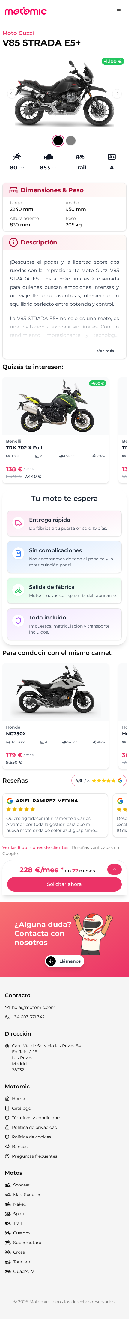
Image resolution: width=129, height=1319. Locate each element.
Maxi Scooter (26, 1194)
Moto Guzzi (18, 33)
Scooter (21, 1185)
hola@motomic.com (34, 1007)
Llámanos (70, 961)
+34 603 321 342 (28, 1017)
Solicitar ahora (64, 884)
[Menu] (118, 10)
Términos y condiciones (37, 1117)
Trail (17, 1223)
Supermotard (27, 1242)
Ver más (105, 351)
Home (18, 1098)
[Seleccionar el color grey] (71, 140)
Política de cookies (31, 1137)
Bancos (20, 1146)
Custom (21, 1233)
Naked (19, 1204)
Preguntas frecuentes (34, 1156)
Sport (19, 1213)
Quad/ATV (23, 1271)
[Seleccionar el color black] (58, 140)
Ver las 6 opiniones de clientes (35, 847)
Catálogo (21, 1108)
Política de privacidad (34, 1127)
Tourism (21, 1261)
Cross (19, 1252)
